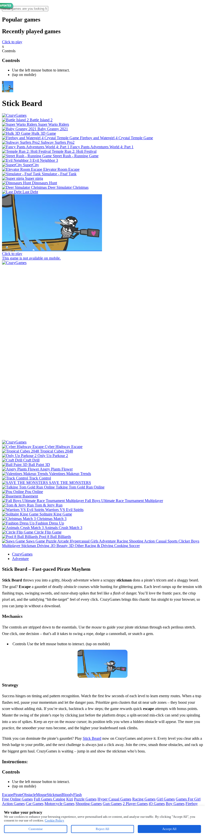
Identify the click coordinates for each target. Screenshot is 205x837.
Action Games (13, 804)
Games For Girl (188, 799)
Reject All (102, 829)
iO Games (157, 804)
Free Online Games (17, 799)
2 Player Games (135, 804)
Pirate (17, 794)
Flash (77, 794)
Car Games (35, 804)
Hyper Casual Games (114, 799)
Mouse (41, 794)
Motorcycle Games (59, 804)
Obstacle (29, 794)
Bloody (67, 794)
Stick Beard (92, 738)
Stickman (54, 794)
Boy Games (175, 804)
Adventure (20, 558)
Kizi (69, 799)
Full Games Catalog (49, 799)
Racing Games (144, 799)
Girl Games (165, 799)
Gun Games (112, 804)
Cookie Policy (54, 820)
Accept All (169, 829)
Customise (35, 829)
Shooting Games (89, 804)
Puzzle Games (85, 799)
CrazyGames (22, 554)
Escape (7, 794)
